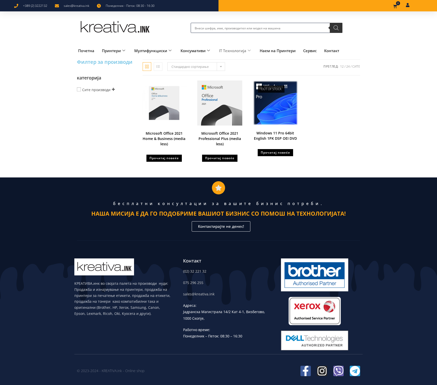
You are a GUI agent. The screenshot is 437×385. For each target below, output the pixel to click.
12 (342, 66)
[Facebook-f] (305, 371)
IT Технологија (232, 50)
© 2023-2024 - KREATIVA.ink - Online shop (110, 370)
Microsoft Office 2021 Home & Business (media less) (164, 138)
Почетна (86, 50)
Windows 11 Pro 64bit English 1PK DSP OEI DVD (275, 136)
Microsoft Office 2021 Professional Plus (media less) (220, 138)
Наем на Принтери (278, 50)
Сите (356, 66)
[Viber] (338, 371)
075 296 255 (193, 282)
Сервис (310, 50)
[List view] (158, 66)
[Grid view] (147, 66)
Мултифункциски (150, 50)
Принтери (111, 50)
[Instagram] (322, 371)
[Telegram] (355, 371)
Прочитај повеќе (164, 158)
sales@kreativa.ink (198, 294)
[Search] (336, 28)
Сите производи (96, 89)
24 (348, 66)
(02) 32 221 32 (194, 271)
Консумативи (193, 50)
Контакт (331, 50)
